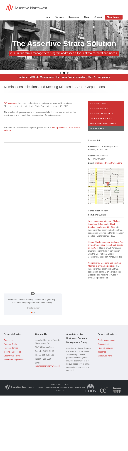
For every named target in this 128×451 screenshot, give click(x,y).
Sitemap (67, 384)
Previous (2, 45)
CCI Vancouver (10, 103)
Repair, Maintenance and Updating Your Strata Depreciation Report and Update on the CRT (106, 245)
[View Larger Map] (106, 186)
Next (125, 45)
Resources (74, 17)
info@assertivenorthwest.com (108, 163)
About (86, 17)
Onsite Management (106, 340)
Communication (104, 344)
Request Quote (10, 344)
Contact (98, 17)
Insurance (102, 352)
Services (59, 17)
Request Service (11, 348)
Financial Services (105, 348)
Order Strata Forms (12, 356)
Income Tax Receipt (12, 352)
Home (47, 17)
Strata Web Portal (105, 356)
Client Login (113, 17)
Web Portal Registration (14, 360)
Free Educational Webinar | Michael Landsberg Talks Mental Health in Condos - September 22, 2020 (104, 224)
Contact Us (8, 340)
